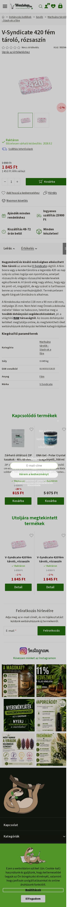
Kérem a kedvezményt (34, 474)
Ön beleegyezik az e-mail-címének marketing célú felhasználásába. (34, 484)
